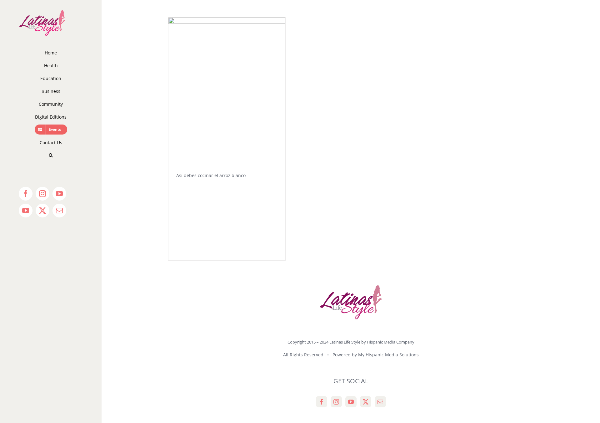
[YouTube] (351, 401)
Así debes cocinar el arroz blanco (211, 175)
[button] (51, 155)
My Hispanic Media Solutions (388, 355)
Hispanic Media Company (390, 342)
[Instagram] (336, 401)
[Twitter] (365, 401)
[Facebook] (321, 401)
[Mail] (380, 401)
